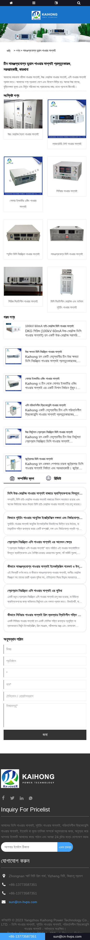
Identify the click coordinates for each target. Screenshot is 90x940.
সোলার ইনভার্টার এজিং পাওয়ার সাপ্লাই (42, 378)
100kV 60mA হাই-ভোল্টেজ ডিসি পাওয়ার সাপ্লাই (49, 326)
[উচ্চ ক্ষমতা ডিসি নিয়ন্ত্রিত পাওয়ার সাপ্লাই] (13, 356)
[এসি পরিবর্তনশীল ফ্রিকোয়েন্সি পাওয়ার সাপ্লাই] (13, 409)
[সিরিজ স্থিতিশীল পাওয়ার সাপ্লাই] (23, 281)
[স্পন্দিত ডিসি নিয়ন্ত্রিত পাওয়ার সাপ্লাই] (23, 233)
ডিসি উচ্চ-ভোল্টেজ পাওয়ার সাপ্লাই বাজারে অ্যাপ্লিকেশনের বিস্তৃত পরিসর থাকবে (45, 493)
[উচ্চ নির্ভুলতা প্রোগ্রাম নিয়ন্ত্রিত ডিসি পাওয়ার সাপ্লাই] (13, 436)
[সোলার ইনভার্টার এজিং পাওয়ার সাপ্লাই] (23, 175)
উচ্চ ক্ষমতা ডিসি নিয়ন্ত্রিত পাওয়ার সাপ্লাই (43, 351)
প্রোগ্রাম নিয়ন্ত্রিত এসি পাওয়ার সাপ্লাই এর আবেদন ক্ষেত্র (39, 542)
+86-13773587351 (23, 885)
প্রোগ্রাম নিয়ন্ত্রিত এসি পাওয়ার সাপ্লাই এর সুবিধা (34, 591)
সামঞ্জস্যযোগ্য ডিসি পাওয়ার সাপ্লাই (67, 254)
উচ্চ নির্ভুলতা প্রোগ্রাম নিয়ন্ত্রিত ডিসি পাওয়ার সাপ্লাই (49, 432)
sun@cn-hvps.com (23, 902)
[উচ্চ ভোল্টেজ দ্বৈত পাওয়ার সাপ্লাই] (23, 114)
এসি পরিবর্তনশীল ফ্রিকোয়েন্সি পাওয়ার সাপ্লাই (45, 405)
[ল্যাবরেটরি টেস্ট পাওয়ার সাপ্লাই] (67, 118)
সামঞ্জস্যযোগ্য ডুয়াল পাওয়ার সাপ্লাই (39, 50)
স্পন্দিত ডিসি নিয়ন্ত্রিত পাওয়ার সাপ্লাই (23, 254)
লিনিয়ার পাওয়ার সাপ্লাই (66, 191)
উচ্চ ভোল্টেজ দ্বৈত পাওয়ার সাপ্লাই (23, 134)
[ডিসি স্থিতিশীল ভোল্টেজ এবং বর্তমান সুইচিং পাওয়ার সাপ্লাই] (67, 281)
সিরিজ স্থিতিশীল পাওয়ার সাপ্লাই (23, 301)
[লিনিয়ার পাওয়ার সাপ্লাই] (67, 171)
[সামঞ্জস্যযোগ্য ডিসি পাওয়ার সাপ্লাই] (67, 233)
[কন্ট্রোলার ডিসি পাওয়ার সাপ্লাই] (13, 463)
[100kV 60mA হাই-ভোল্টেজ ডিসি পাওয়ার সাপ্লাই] (13, 328)
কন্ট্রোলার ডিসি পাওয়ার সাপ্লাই (39, 459)
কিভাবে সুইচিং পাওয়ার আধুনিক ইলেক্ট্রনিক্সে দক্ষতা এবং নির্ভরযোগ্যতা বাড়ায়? (45, 518)
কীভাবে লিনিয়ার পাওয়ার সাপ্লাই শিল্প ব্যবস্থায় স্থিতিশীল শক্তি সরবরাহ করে (45, 615)
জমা (45, 735)
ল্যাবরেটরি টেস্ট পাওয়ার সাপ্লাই (67, 144)
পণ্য (18, 50)
